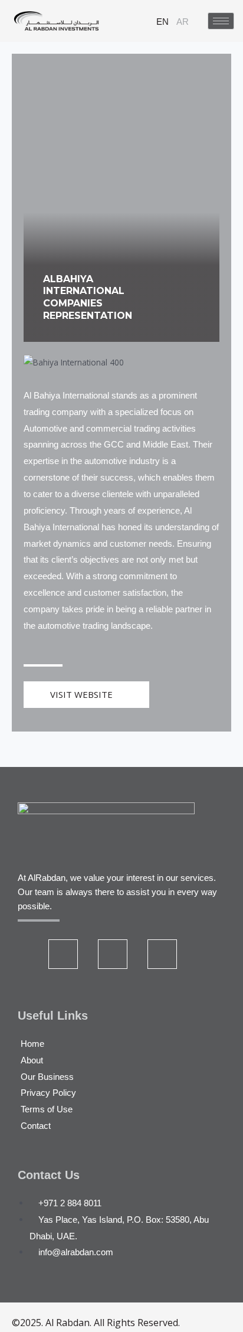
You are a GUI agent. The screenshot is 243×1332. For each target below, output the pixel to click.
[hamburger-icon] (221, 21)
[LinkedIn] (112, 954)
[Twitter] (63, 954)
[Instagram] (162, 954)
